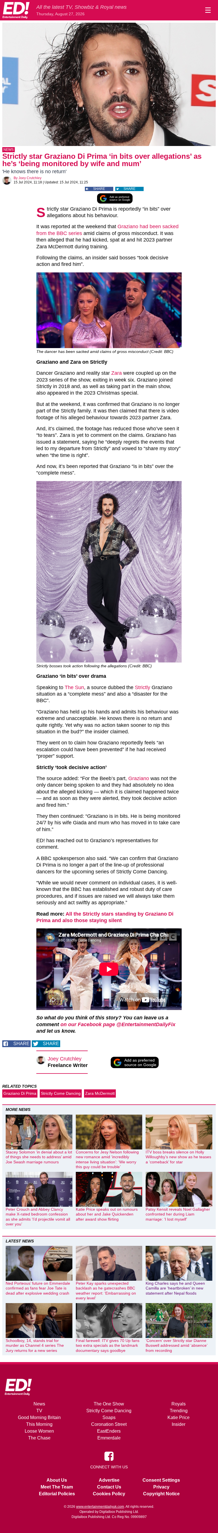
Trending (179, 1410)
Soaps (109, 1417)
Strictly (142, 687)
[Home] (16, 10)
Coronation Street (109, 1424)
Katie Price (178, 1417)
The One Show (109, 1403)
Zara (116, 373)
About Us (57, 1480)
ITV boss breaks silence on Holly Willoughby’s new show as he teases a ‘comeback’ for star (178, 1157)
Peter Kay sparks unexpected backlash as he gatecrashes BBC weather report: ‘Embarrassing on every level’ (106, 1291)
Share (99, 189)
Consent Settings (161, 1480)
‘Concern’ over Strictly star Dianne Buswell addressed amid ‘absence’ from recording (176, 1345)
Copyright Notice (161, 1493)
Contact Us (109, 1487)
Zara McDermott (100, 1093)
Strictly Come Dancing (61, 1093)
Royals (178, 1403)
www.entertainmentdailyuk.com (100, 1507)
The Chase (39, 1437)
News (8, 150)
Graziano (138, 778)
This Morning (39, 1424)
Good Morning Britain (39, 1417)
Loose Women (39, 1431)
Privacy (161, 1487)
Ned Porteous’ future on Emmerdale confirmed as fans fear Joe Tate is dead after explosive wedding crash (38, 1288)
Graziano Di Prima (19, 1093)
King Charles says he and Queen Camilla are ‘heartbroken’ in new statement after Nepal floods (175, 1288)
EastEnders (109, 1431)
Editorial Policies (57, 1493)
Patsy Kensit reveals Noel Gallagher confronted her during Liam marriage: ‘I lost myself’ (178, 1214)
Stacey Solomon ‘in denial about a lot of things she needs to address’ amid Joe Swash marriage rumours (39, 1157)
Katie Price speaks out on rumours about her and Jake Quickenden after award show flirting (107, 1214)
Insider (178, 1424)
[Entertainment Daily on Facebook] (109, 1456)
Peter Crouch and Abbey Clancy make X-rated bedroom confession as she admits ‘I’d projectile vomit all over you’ (38, 1217)
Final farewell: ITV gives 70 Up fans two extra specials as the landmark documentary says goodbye (107, 1345)
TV (39, 1410)
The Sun (74, 687)
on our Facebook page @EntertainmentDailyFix (117, 1024)
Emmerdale (109, 1437)
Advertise (109, 1480)
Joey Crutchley (29, 178)
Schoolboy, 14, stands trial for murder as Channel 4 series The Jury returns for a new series (35, 1345)
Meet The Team (57, 1487)
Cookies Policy (109, 1493)
